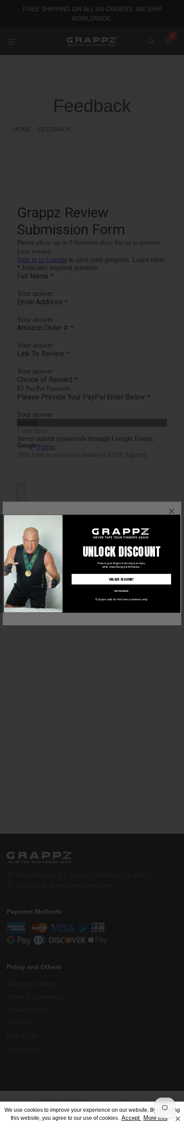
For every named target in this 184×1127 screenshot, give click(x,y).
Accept (131, 1118)
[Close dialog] (177, 518)
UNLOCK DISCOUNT (121, 579)
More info (155, 1118)
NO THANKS (121, 590)
